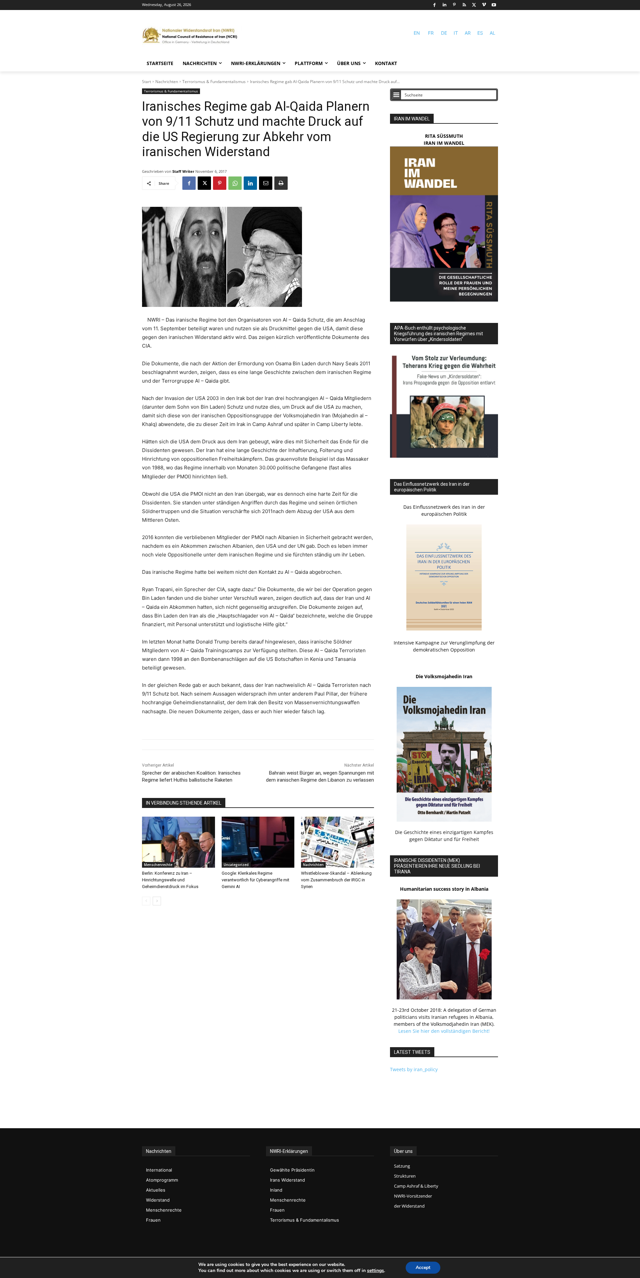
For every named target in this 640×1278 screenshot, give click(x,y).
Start (146, 81)
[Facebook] (434, 5)
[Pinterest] (454, 5)
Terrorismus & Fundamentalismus (214, 81)
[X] (474, 5)
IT (456, 33)
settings (375, 1271)
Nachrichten (166, 81)
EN (417, 33)
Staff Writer (183, 171)
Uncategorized (236, 864)
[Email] (265, 183)
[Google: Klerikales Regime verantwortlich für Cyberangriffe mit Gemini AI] (258, 842)
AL (492, 33)
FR (431, 33)
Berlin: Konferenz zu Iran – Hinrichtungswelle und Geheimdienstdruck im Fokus (170, 880)
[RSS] (464, 5)
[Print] (281, 183)
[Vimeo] (484, 5)
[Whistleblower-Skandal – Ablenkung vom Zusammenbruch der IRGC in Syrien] (337, 842)
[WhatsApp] (235, 183)
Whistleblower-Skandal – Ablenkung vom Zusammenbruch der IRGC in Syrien (336, 880)
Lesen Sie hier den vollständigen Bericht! (444, 1031)
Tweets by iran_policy (414, 1069)
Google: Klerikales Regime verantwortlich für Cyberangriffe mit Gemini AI (255, 880)
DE (444, 33)
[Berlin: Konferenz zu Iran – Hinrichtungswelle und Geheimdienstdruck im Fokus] (178, 842)
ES (480, 33)
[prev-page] (146, 901)
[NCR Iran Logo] (192, 35)
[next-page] (157, 901)
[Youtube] (494, 5)
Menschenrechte (158, 864)
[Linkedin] (444, 5)
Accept (423, 1267)
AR (468, 33)
